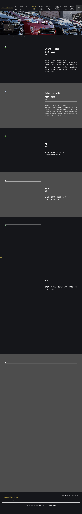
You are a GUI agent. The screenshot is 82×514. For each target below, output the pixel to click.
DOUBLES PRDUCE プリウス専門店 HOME (9, 36)
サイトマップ (65, 495)
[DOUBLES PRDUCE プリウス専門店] (7, 7)
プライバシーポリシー (74, 495)
